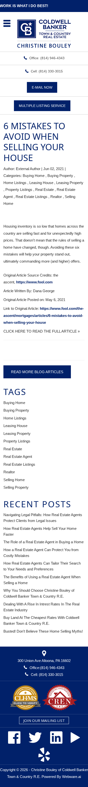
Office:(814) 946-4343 (47, 668)
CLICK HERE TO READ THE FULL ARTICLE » (41, 331)
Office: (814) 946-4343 (47, 58)
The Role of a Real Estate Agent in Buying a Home (43, 542)
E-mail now (42, 87)
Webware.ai (71, 777)
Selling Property (16, 487)
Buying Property (60, 176)
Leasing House (41, 183)
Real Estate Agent (17, 456)
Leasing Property (69, 183)
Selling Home (14, 480)
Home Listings (14, 183)
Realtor (56, 197)
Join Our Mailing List (44, 720)
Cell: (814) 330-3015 (47, 71)
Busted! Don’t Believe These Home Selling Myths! (43, 631)
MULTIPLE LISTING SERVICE (42, 106)
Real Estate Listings (31, 197)
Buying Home (33, 176)
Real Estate (44, 189)
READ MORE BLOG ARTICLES (37, 372)
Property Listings (18, 189)
